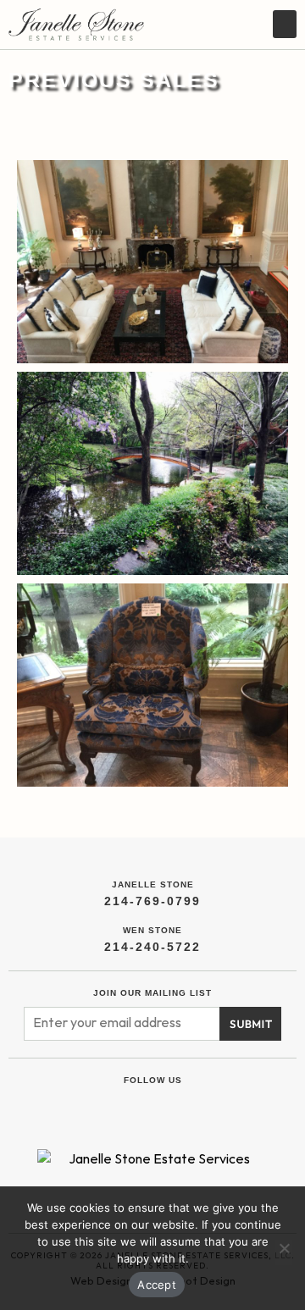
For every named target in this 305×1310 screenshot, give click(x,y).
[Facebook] (133, 1104)
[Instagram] (171, 1104)
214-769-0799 (152, 901)
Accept (156, 1284)
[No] (283, 1252)
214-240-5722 (152, 946)
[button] (285, 24)
